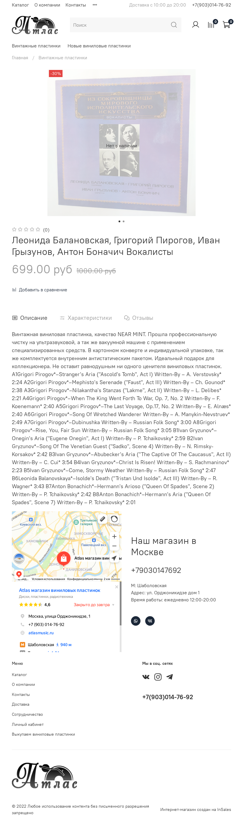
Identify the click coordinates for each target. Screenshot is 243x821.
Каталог (20, 5)
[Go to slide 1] (119, 221)
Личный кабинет (28, 724)
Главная (20, 57)
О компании (47, 5)
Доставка (20, 704)
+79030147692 (156, 570)
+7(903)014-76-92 (211, 5)
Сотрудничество (27, 714)
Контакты (75, 5)
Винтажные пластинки (36, 46)
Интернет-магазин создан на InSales (195, 809)
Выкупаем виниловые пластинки (43, 734)
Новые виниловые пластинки (99, 46)
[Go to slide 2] (123, 221)
